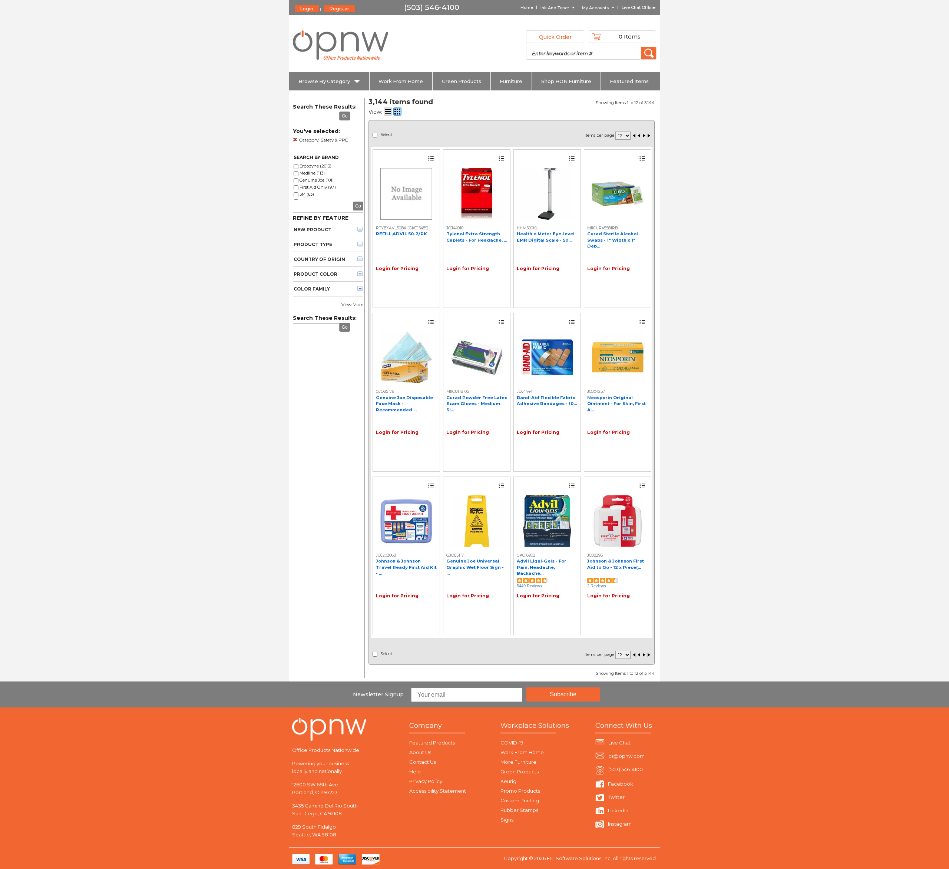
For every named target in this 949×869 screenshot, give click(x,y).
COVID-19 (511, 743)
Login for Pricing (397, 268)
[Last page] (649, 136)
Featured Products (432, 743)
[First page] (634, 136)
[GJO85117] (477, 521)
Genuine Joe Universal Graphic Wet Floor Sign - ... (475, 567)
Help (415, 772)
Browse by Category (324, 81)
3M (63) (307, 194)
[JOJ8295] (618, 521)
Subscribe (563, 694)
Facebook (620, 784)
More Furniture (518, 762)
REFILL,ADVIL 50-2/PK (401, 233)
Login (306, 8)
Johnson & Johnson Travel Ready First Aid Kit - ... (406, 567)
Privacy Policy (425, 781)
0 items (630, 36)
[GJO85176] (406, 357)
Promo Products (520, 791)
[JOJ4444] (547, 357)
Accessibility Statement (437, 791)
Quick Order (555, 37)
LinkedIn (618, 810)
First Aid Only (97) (318, 187)
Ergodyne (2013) (315, 166)
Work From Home (400, 81)
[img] (341, 45)
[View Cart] (596, 37)
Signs (506, 820)
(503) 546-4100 (625, 769)
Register (339, 8)
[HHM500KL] (547, 194)
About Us (420, 752)
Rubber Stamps (519, 810)
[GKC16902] (547, 521)
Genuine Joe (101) (317, 180)
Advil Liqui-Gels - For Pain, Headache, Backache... (541, 567)
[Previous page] (639, 136)
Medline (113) (312, 173)
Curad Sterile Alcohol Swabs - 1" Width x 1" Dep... (612, 240)
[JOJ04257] (618, 357)
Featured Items (629, 81)
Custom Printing (519, 800)
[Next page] (644, 136)
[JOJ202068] (406, 521)
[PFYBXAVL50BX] (406, 194)
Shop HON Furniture (566, 81)
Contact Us (422, 762)
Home (526, 7)
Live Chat (619, 743)
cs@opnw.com (626, 756)
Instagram (620, 824)
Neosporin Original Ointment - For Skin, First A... (616, 403)
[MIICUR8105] (477, 357)
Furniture (511, 81)
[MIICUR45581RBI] (618, 194)
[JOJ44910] (477, 194)
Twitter (616, 797)
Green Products (461, 81)
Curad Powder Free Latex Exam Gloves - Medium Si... (476, 403)
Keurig (508, 781)
